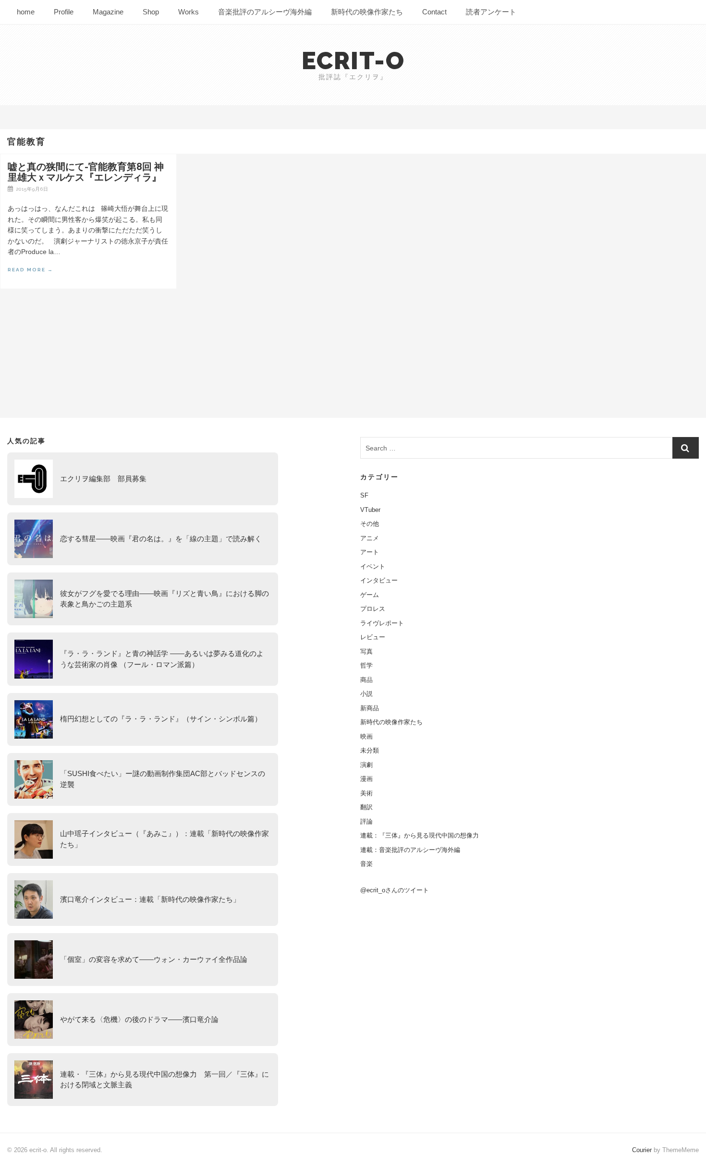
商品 (366, 679)
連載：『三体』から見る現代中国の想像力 (419, 835)
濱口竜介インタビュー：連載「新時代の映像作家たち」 (150, 899)
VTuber (370, 509)
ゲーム (369, 594)
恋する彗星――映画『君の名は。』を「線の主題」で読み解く (161, 539)
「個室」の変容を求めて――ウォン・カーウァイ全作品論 (153, 959)
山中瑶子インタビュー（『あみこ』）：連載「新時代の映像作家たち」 (164, 839)
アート (369, 552)
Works (188, 12)
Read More (30, 269)
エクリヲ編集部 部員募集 (103, 478)
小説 (366, 693)
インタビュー (379, 580)
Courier (642, 1150)
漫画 (366, 778)
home (26, 12)
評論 (366, 821)
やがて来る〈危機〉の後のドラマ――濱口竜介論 (139, 1019)
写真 (366, 651)
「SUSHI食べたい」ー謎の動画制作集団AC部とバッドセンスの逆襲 (162, 779)
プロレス (372, 608)
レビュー (372, 637)
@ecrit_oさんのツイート (394, 890)
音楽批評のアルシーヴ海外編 (265, 12)
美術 (366, 793)
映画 (366, 736)
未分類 (369, 750)
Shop (151, 12)
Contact (434, 12)
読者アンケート (491, 12)
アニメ (369, 538)
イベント (372, 566)
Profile (63, 12)
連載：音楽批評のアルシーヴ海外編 (410, 849)
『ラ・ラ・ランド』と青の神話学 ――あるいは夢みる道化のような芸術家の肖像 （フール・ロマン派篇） (162, 659)
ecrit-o (353, 61)
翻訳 (366, 807)
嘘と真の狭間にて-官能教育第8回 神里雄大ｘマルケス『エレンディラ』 (86, 172)
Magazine (108, 12)
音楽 (366, 863)
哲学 (366, 665)
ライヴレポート (382, 623)
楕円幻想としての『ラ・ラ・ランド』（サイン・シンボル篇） (161, 719)
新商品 (369, 708)
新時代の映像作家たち (367, 12)
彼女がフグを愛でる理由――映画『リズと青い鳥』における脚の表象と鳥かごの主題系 (164, 598)
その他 (369, 523)
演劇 (366, 764)
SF (364, 495)
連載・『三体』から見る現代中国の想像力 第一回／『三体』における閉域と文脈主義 (164, 1079)
